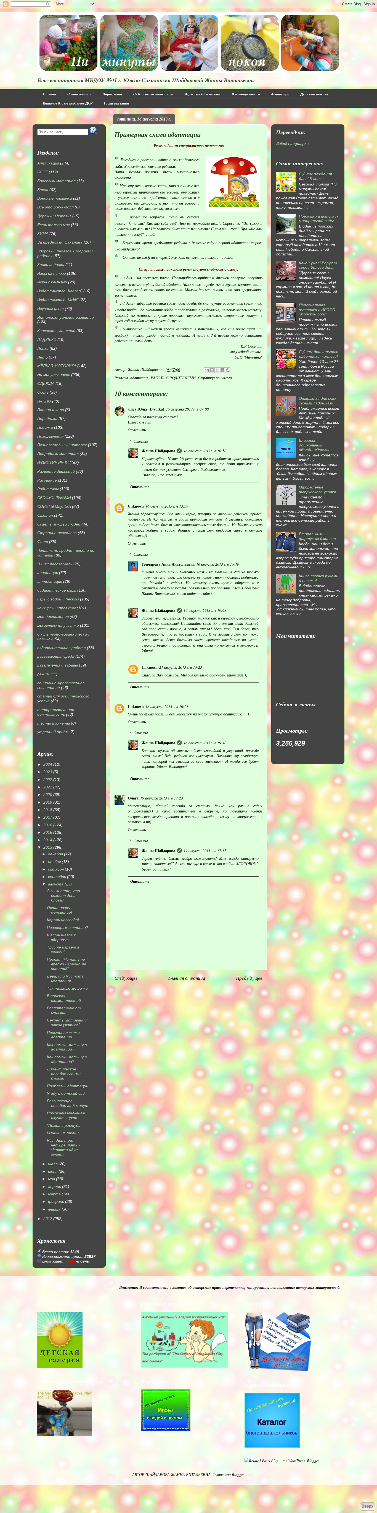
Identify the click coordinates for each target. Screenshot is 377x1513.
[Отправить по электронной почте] (206, 370)
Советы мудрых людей (58, 524)
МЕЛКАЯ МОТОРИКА (56, 366)
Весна (42, 189)
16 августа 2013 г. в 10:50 (205, 450)
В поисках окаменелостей (64, 998)
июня (52, 1171)
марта (54, 1194)
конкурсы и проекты (56, 608)
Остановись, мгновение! (59, 909)
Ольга (133, 798)
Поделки (45, 427)
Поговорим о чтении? (67, 927)
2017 (47, 817)
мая (51, 1179)
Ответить (137, 429)
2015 (47, 832)
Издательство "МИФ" (57, 299)
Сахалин (45, 515)
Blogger (238, 1474)
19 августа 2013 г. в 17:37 (205, 850)
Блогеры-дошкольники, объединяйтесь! (314, 445)
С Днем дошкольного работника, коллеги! (318, 354)
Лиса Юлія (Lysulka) (146, 409)
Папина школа (50, 409)
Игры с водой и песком (202, 94)
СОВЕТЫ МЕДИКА (54, 506)
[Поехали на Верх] (367, 1507)
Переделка (47, 418)
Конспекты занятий (56, 330)
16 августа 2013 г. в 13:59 (166, 506)
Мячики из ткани (63, 1133)
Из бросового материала (153, 94)
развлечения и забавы (57, 665)
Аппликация (48, 163)
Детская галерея (314, 94)
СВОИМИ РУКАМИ (54, 497)
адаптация (139, 377)
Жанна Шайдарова (158, 451)
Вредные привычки (54, 198)
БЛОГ (42, 172)
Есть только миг (53, 225)
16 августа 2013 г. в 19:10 (205, 742)
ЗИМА (42, 233)
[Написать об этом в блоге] (212, 370)
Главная (49, 94)
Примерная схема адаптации (63, 1034)
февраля (56, 1201)
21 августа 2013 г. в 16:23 (180, 667)
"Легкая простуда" (64, 1125)
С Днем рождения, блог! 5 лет (316, 176)
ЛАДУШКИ (46, 339)
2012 (47, 1218)
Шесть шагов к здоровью (61, 937)
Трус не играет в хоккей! (63, 949)
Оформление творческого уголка (317, 489)
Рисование (47, 480)
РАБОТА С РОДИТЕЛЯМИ (173, 377)
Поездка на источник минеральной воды (319, 218)
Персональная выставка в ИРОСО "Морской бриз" (317, 310)
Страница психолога (215, 377)
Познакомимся (79, 94)
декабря (55, 854)
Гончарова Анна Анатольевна (168, 564)
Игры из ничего (51, 273)
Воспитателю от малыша (64, 1010)
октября (56, 869)
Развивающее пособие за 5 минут (67, 1103)
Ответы (141, 441)
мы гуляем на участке (58, 625)
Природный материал (58, 453)
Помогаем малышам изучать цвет (66, 1115)
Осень (43, 392)
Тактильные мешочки (67, 988)
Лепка (43, 348)
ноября (54, 861)
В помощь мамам (246, 94)
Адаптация (280, 94)
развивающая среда (55, 656)
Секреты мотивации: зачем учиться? (67, 1022)
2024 (47, 764)
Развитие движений (56, 471)
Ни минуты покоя (53, 374)
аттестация (49, 581)
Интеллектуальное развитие (65, 317)
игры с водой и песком (58, 599)
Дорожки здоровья (54, 216)
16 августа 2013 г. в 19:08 (205, 610)
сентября (57, 876)
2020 (47, 794)
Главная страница (186, 978)
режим (43, 674)
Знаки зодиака (50, 264)
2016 (47, 825)
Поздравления (50, 436)
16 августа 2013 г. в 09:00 (187, 409)
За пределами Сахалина (60, 242)
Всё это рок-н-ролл (55, 207)
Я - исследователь (54, 564)
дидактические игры (56, 590)
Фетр (42, 541)
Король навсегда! (63, 920)
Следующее (126, 978)
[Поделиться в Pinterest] (227, 370)
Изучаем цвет (50, 308)
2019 (47, 802)
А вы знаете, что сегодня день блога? (63, 895)
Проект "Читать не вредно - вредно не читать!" (66, 964)
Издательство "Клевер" (59, 291)
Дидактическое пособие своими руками (64, 1074)
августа (55, 884)
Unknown (136, 506)
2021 (47, 787)
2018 (47, 810)
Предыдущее (249, 978)
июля (52, 1164)
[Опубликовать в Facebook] (222, 370)
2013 (47, 847)
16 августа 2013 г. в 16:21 (166, 706)
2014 (47, 840)
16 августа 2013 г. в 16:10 (217, 564)
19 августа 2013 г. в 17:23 (161, 798)
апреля (54, 1186)
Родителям (48, 489)
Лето (42, 357)
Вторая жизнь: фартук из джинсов (317, 536)
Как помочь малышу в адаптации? (67, 1047)
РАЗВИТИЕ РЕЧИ (52, 462)
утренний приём (52, 732)
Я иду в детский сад (66, 1093)
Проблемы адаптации (67, 1086)
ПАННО (44, 401)
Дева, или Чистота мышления (65, 978)
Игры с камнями (52, 282)
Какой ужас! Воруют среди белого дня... (318, 265)
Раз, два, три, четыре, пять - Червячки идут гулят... (63, 1147)
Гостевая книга (116, 103)
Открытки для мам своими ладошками (317, 400)
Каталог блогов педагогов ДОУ (68, 103)
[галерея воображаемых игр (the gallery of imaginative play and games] (184, 1366)
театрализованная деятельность (55, 712)
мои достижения (53, 616)
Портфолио (112, 94)
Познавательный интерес (62, 445)
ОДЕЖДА (45, 383)
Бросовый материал (56, 181)
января (54, 1209)
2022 (47, 779)
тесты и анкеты (53, 723)
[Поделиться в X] (217, 370)
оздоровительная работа (61, 648)
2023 (47, 772)
